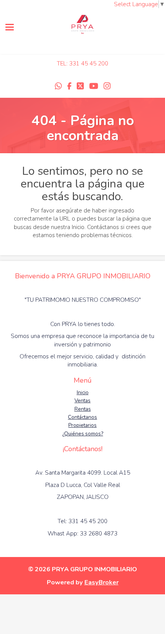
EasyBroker (101, 582)
